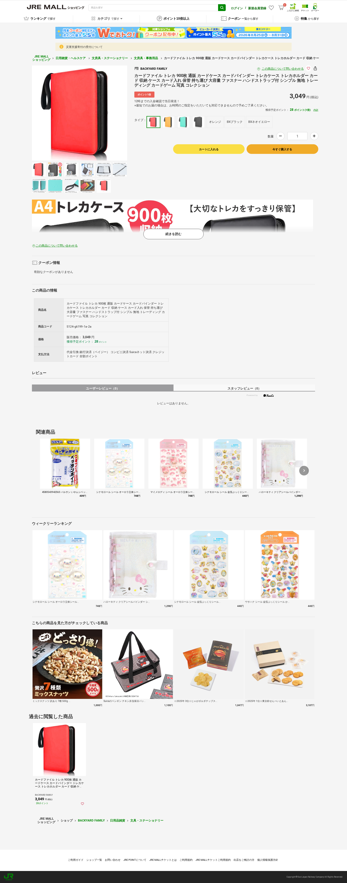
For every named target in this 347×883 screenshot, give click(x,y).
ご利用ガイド (76, 859)
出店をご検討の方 (244, 859)
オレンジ (215, 122)
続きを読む (173, 234)
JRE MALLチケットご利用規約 (213, 859)
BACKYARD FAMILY (91, 820)
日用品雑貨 (117, 820)
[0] (281, 7)
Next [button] (105, 113)
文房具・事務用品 (146, 58)
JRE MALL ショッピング (41, 58)
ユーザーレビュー (102, 388)
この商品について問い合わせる (283, 69)
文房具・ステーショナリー (110, 58)
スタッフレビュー (244, 388)
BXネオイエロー (259, 122)
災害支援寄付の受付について (84, 46)
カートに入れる (209, 149)
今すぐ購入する (282, 149)
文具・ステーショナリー (146, 820)
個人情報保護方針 (267, 859)
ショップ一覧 (94, 859)
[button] (304, 471)
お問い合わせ (112, 859)
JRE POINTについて (134, 859)
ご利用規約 (186, 859)
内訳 (315, 110)
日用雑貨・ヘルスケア (71, 58)
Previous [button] (54, 113)
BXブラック (235, 122)
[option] (79, 113)
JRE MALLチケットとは (163, 859)
